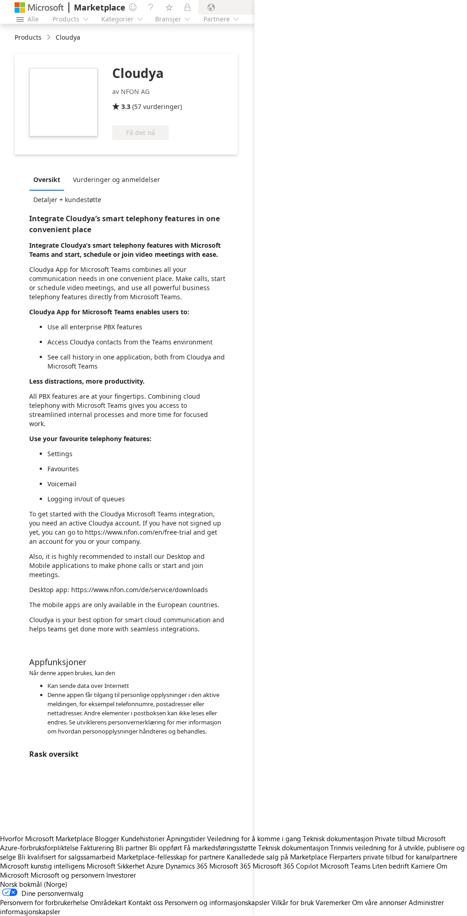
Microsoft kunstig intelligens (42, 865)
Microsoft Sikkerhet (116, 865)
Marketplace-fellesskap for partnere (171, 856)
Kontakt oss (145, 902)
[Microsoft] (39, 7)
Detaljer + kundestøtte (67, 199)
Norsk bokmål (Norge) (33, 884)
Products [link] (28, 37)
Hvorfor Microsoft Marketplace (46, 838)
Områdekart (108, 902)
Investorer (121, 875)
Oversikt (46, 179)
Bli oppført (165, 847)
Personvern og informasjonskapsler (217, 902)
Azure (155, 865)
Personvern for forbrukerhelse (44, 902)
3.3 (125, 106)
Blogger (107, 838)
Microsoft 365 (230, 865)
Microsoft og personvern (67, 875)
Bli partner (131, 847)
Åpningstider (185, 838)
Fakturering (97, 847)
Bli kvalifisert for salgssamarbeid (66, 856)
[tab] (49, 179)
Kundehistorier (143, 838)
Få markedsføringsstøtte (220, 847)
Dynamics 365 (187, 865)
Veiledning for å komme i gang (254, 838)
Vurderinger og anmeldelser (116, 179)
